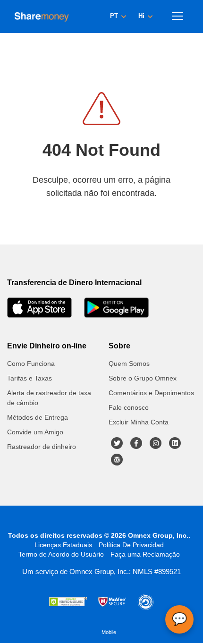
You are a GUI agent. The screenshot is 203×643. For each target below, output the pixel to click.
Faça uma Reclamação (145, 554)
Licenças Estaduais (63, 545)
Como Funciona (31, 363)
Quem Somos (129, 363)
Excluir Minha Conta (139, 422)
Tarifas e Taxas (29, 378)
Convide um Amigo (35, 432)
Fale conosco (129, 407)
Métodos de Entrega (37, 417)
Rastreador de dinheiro (41, 446)
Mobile (109, 632)
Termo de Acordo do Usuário (61, 554)
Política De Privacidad (131, 545)
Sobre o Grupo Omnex (143, 378)
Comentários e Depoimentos (151, 393)
